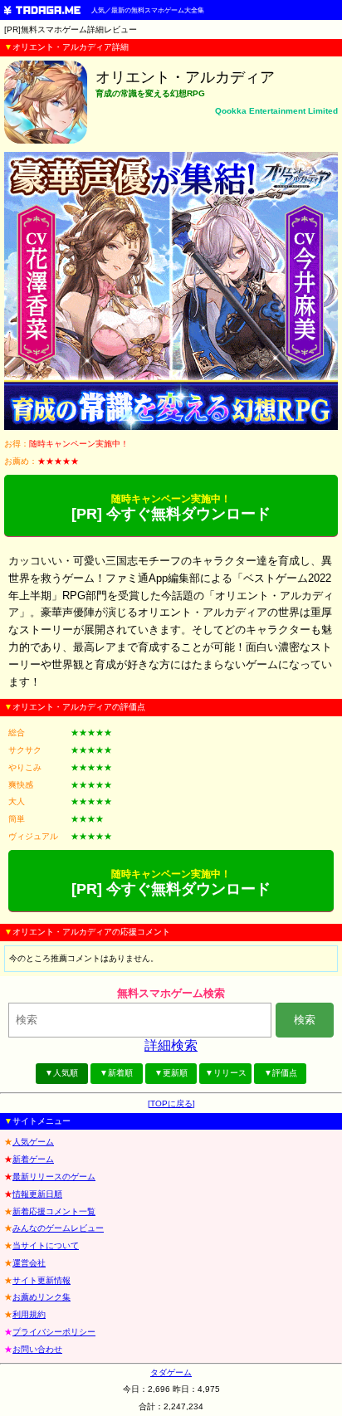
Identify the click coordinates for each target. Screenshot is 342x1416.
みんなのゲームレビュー (58, 1228)
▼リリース (226, 1072)
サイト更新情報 (41, 1280)
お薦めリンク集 (41, 1296)
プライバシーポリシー (53, 1331)
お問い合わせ (37, 1349)
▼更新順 (171, 1072)
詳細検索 (171, 1045)
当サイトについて (45, 1245)
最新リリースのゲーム (53, 1176)
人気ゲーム (33, 1141)
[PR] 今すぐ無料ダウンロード (171, 507)
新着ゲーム (33, 1159)
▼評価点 (280, 1072)
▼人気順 (61, 1072)
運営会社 (29, 1262)
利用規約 (29, 1314)
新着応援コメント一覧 (53, 1211)
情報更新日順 (37, 1194)
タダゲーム (171, 1372)
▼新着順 (116, 1072)
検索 (304, 1019)
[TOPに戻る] (171, 1103)
